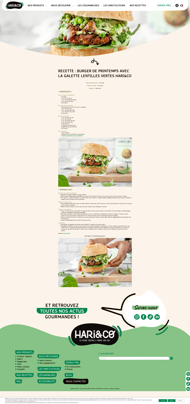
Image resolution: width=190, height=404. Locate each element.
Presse (70, 369)
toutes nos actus (62, 311)
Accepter (163, 400)
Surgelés (21, 369)
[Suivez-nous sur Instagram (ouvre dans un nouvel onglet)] (137, 319)
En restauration (73, 366)
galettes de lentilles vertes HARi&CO (72, 135)
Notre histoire (45, 360)
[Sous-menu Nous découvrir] (73, 6)
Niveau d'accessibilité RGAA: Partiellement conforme (94, 388)
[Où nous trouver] (177, 5)
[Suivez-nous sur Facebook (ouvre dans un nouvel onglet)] (143, 319)
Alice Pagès (67, 233)
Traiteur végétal (24, 356)
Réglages (180, 400)
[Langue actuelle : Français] (181, 6)
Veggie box (22, 361)
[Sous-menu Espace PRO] (173, 6)
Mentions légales (114, 388)
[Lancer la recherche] (171, 358)
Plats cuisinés (23, 366)
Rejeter (171, 400)
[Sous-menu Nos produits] (46, 6)
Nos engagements (47, 363)
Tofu (19, 364)
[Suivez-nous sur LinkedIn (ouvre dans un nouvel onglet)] (157, 319)
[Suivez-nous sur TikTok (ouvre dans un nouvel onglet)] (150, 319)
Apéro (19, 359)
